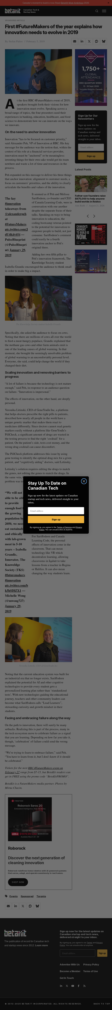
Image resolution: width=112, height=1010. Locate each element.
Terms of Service (64, 527)
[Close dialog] (83, 481)
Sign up (56, 519)
